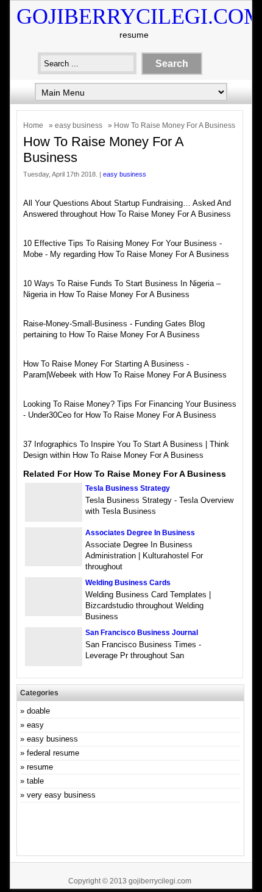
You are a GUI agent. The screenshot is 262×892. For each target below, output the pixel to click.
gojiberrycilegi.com (160, 881)
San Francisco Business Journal (141, 632)
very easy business (61, 794)
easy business (78, 125)
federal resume (53, 752)
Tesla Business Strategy (127, 488)
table (35, 780)
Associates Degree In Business (140, 533)
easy (35, 724)
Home (33, 125)
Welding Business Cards (128, 582)
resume (40, 766)
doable (38, 710)
